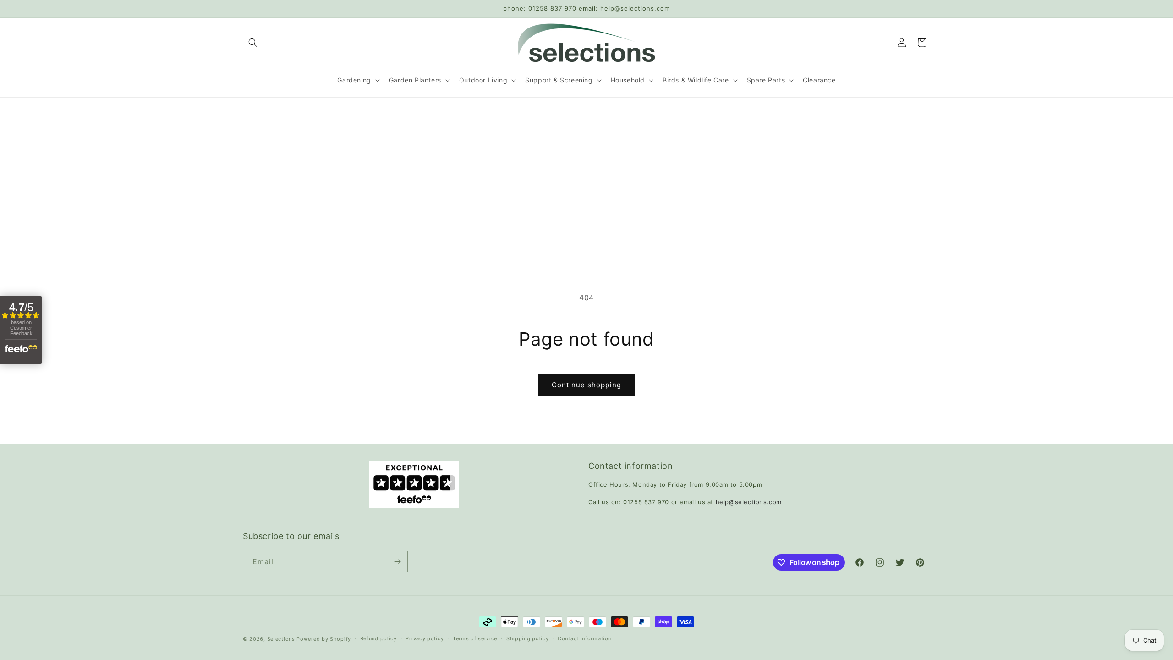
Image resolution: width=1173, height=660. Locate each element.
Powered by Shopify (323, 639)
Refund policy (378, 638)
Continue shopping (586, 384)
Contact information (584, 638)
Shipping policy (527, 638)
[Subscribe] (397, 561)
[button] (253, 43)
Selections (281, 639)
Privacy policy (425, 638)
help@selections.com (749, 502)
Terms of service (475, 638)
